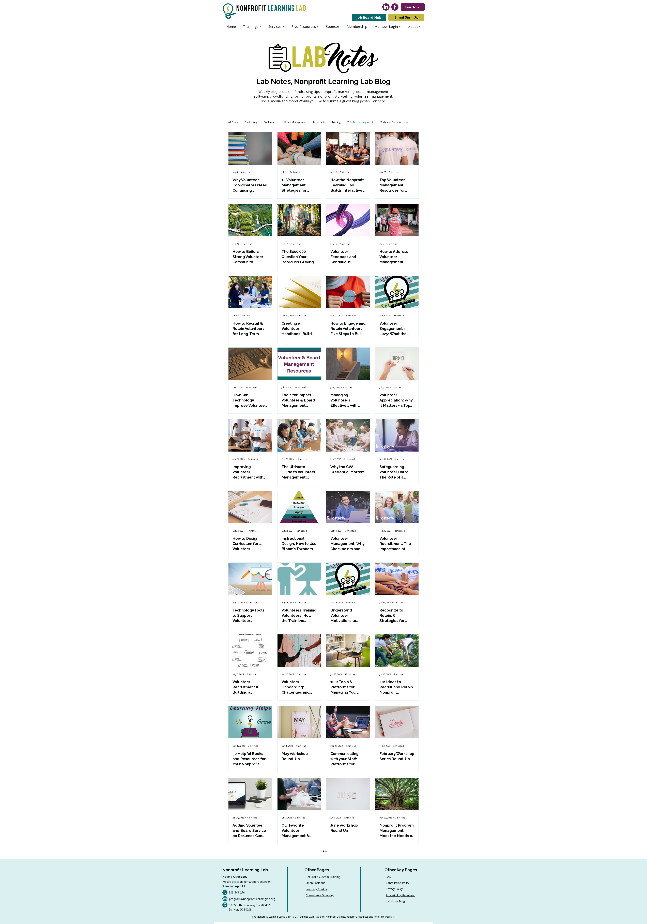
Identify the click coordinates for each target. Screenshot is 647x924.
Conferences (271, 122)
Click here (377, 101)
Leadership (319, 122)
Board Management (295, 122)
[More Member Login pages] (400, 26)
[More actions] (267, 172)
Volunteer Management (360, 122)
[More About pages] (420, 26)
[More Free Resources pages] (318, 26)
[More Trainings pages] (260, 26)
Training (336, 122)
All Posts (233, 122)
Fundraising (250, 122)
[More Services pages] (283, 26)
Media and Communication (394, 122)
